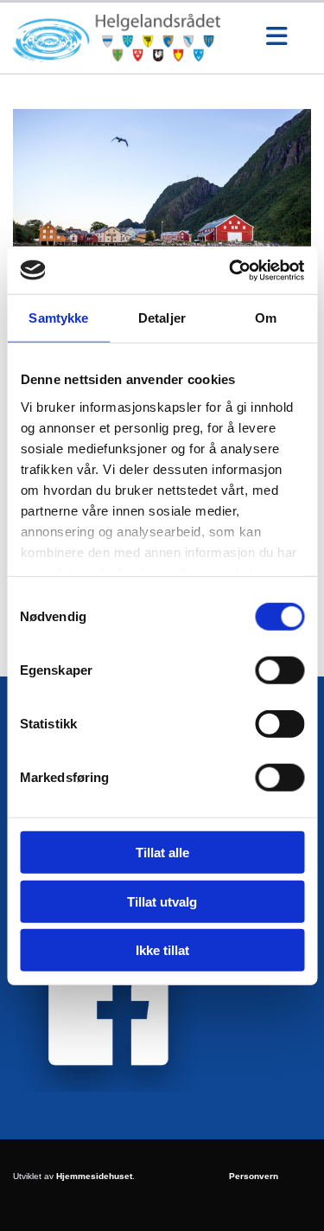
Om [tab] (265, 318)
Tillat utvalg (162, 901)
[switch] (279, 670)
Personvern (253, 1176)
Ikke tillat (162, 950)
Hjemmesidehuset (94, 1176)
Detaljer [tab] (162, 318)
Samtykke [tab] (58, 318)
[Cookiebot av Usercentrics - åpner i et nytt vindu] (230, 270)
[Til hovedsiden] (128, 38)
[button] (277, 38)
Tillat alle (162, 852)
